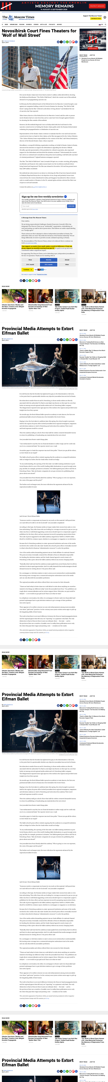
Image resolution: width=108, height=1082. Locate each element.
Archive (59, 24)
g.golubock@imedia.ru (40, 187)
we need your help (31, 243)
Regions (21, 24)
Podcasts (52, 24)
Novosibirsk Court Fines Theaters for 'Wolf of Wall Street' (39, 33)
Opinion (36, 24)
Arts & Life (43, 24)
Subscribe (71, 206)
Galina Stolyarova (8, 339)
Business (29, 24)
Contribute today (96, 18)
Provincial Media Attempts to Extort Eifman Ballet (37, 331)
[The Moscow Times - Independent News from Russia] (18, 17)
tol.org (47, 632)
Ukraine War (13, 24)
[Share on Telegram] (64, 42)
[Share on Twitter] (61, 42)
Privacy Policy (35, 209)
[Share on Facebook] (58, 42)
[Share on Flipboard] (73, 42)
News (6, 24)
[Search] (105, 25)
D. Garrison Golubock (9, 41)
